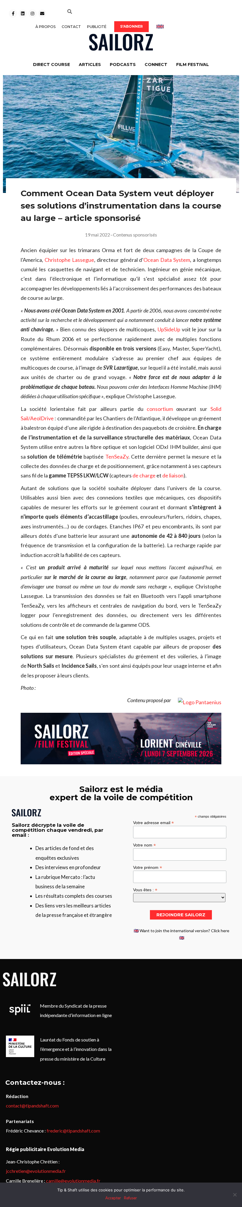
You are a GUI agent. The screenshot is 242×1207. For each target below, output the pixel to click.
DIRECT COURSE (51, 64)
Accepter (113, 1198)
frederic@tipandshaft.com (73, 1130)
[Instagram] (32, 13)
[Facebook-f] (13, 13)
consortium (160, 409)
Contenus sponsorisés (135, 234)
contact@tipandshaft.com (32, 1105)
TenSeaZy (116, 456)
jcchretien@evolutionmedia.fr (36, 1171)
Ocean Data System (166, 260)
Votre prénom (147, 867)
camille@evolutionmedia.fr (73, 1180)
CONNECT (156, 64)
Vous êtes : (145, 889)
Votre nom (144, 844)
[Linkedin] (23, 13)
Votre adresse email (153, 822)
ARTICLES (90, 64)
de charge (144, 475)
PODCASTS (123, 64)
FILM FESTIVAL (192, 64)
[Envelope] (42, 13)
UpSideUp (169, 329)
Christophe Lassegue (69, 260)
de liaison (173, 475)
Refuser (130, 1198)
